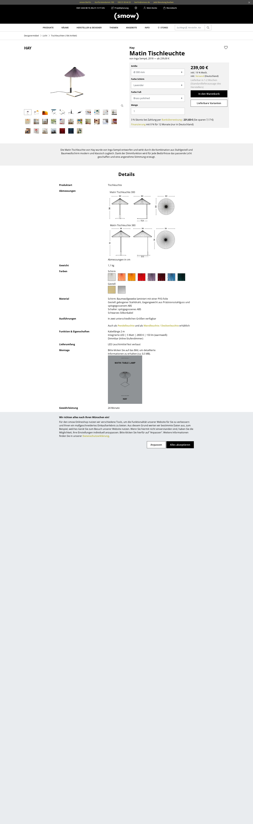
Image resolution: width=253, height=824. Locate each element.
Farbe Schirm (137, 79)
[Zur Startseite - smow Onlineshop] (126, 16)
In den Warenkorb (209, 93)
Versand (199, 76)
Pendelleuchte (126, 325)
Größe (134, 66)
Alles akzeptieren (180, 444)
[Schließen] (249, 2)
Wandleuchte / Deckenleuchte (161, 325)
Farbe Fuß (136, 92)
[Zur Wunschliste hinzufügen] (226, 47)
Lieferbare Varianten (209, 103)
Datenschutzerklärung (96, 436)
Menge (134, 105)
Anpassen (156, 444)
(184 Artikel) (64, 35)
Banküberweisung (172, 119)
